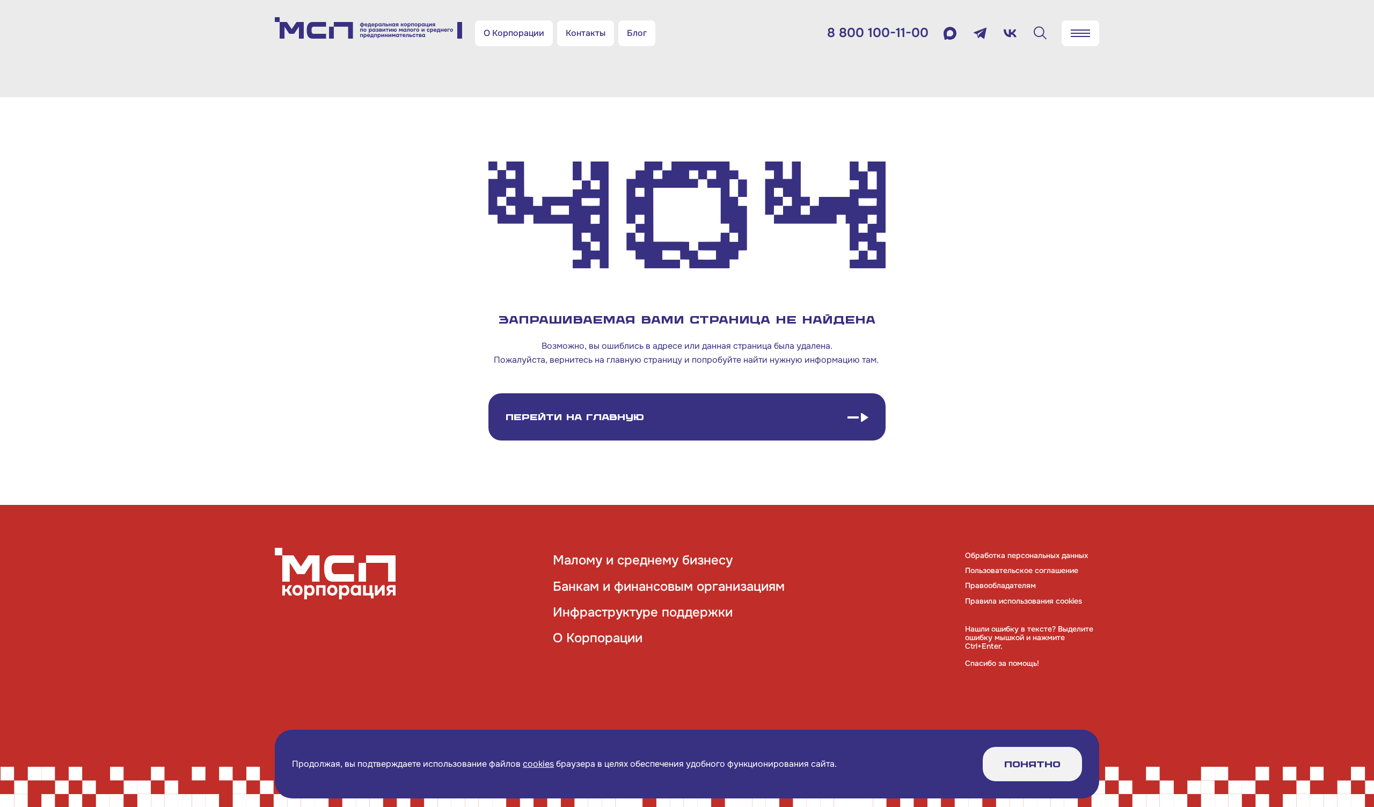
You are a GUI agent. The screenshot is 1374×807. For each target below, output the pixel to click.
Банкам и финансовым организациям (669, 586)
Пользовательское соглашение (1021, 570)
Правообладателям (1000, 585)
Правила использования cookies (1023, 601)
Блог (637, 33)
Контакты (585, 33)
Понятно (1032, 764)
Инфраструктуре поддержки (643, 612)
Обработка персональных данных (1026, 555)
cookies (538, 763)
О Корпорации (514, 33)
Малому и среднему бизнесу (643, 560)
